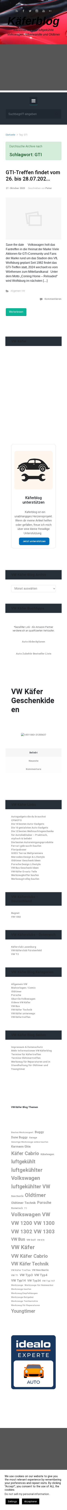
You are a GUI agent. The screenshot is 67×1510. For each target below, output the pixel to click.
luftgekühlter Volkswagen (26, 1174)
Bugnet (15, 913)
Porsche (16, 995)
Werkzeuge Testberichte (24, 1301)
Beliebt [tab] (33, 752)
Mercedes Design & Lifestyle (28, 857)
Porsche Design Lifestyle (26, 864)
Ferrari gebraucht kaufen (26, 845)
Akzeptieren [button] (30, 1501)
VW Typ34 (34, 1280)
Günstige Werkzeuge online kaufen (29, 1142)
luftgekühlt (23, 1162)
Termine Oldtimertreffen (26, 1058)
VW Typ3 (26, 1275)
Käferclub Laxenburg (23, 946)
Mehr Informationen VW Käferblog (31, 1050)
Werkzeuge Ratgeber (22, 1297)
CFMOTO (16, 820)
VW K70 (40, 1240)
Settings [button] (12, 1501)
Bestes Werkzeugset (22, 1132)
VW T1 (14, 1275)
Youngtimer (23, 1311)
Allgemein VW (18, 290)
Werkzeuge (17, 1285)
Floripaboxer (18, 849)
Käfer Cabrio (25, 1153)
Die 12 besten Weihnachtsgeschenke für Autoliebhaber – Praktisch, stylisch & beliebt (32, 835)
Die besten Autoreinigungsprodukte (32, 842)
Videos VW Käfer (21, 1002)
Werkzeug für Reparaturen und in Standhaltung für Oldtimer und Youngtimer (30, 1065)
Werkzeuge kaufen (21, 1289)
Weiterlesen (16, 311)
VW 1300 (44, 1223)
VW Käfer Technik (21, 1009)
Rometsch (17, 1208)
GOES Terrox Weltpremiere (27, 853)
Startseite (10, 134)
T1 (25, 1208)
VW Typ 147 (48, 1281)
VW (46, 1214)
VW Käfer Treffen (21, 1270)
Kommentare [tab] (33, 769)
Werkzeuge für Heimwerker (39, 1285)
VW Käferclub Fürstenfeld (26, 950)
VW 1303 (44, 1232)
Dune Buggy (19, 1137)
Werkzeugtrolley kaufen (25, 878)
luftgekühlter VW (30, 1187)
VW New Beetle (40, 1270)
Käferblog (33, 21)
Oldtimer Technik (23, 1203)
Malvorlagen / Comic (23, 987)
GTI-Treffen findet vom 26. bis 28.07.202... (33, 175)
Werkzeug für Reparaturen (25, 1305)
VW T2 (15, 954)
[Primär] (33, 101)
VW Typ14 (18, 1280)
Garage (33, 1137)
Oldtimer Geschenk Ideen (26, 860)
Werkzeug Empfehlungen (24, 1293)
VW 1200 (21, 1223)
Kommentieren (52, 298)
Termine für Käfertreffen (26, 1054)
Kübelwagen (47, 1154)
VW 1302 (16, 916)
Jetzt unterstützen (34, 541)
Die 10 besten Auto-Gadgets (27, 823)
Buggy (39, 1132)
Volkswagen (26, 1214)
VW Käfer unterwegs (23, 1013)
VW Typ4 (40, 1275)
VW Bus (15, 1006)
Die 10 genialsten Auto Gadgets (29, 827)
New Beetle (17, 1196)
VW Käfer (23, 1247)
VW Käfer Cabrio (29, 1256)
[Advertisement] (33, 68)
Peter (48, 188)
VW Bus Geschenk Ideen (25, 867)
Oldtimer (16, 991)
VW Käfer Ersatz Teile (24, 871)
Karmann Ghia (21, 1146)
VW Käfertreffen (21, 1017)
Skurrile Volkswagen (23, 998)
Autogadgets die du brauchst (28, 816)
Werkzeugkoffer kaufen (25, 875)
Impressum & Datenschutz (27, 1047)
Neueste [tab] (33, 760)
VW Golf (31, 1239)
